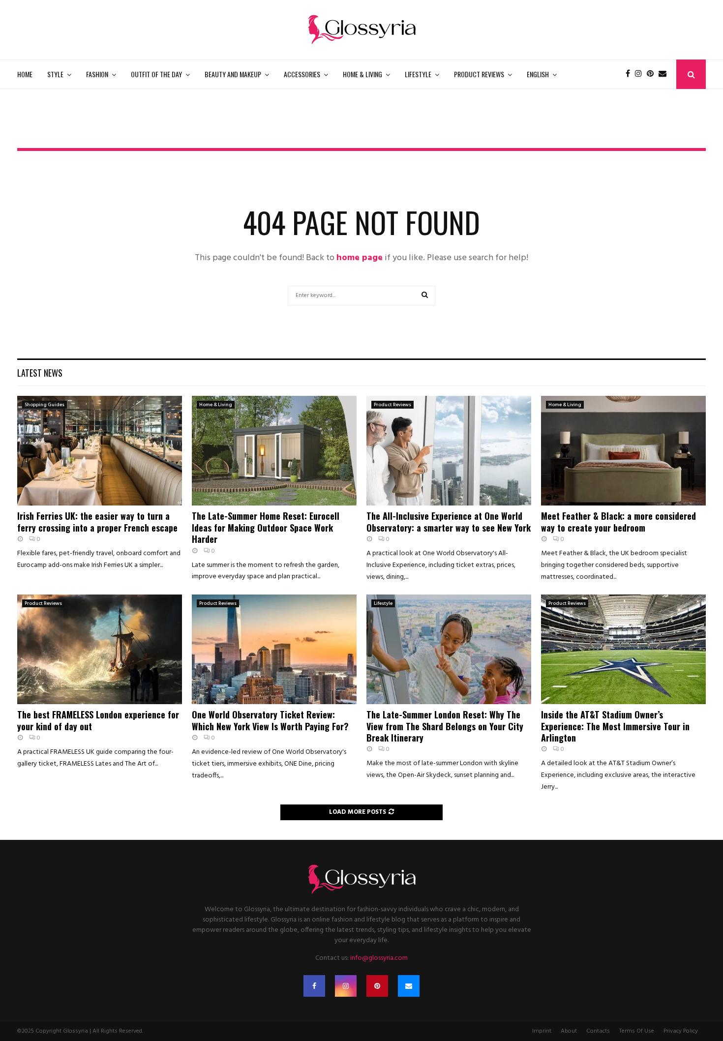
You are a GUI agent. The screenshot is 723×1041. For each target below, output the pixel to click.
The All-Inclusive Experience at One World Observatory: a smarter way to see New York (448, 521)
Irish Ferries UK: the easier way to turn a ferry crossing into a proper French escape (97, 521)
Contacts (598, 1031)
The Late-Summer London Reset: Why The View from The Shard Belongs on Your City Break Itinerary (444, 726)
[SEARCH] (424, 295)
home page (359, 258)
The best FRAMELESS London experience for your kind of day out (98, 720)
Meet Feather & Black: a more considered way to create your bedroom (618, 521)
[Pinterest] (653, 74)
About (569, 1031)
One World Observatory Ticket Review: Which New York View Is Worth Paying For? (270, 720)
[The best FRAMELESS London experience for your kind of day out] (99, 649)
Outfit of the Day (156, 74)
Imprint (541, 1031)
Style (55, 74)
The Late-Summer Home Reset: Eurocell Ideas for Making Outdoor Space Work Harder (265, 527)
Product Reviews (479, 74)
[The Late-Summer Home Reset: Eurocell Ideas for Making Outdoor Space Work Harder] (274, 451)
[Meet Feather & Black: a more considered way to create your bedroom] (623, 451)
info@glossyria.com (379, 958)
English (538, 74)
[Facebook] (630, 74)
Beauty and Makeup (233, 74)
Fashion (97, 74)
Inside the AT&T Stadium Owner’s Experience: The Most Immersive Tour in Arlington (615, 726)
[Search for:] (361, 295)
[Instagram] (641, 74)
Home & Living (362, 74)
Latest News (39, 372)
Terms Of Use (636, 1031)
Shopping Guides (44, 405)
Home (24, 74)
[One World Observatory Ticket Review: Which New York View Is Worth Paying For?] (274, 649)
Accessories (302, 74)
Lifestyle (418, 74)
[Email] (665, 74)
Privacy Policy (680, 1031)
